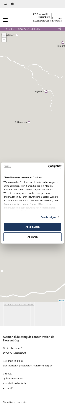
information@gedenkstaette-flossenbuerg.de (27, 365)
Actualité (8, 388)
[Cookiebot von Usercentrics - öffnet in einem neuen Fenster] (48, 167)
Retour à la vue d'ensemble (19, 304)
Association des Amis (14, 383)
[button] (59, 29)
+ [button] (4, 35)
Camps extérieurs (29, 28)
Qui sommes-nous (13, 378)
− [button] (4, 40)
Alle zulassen (33, 227)
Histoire (9, 28)
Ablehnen (33, 236)
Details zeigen (48, 217)
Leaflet (61, 300)
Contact (7, 373)
